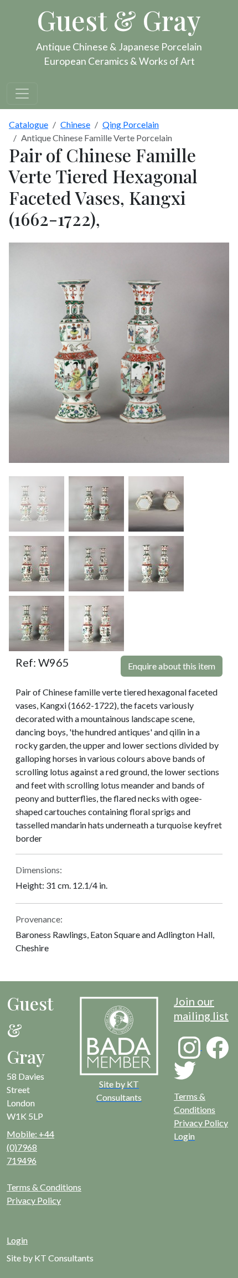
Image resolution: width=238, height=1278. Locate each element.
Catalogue (28, 124)
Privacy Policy (201, 1122)
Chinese (75, 124)
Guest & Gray (119, 20)
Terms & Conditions (44, 1187)
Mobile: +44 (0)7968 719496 (30, 1147)
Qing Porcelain (130, 124)
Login (17, 1240)
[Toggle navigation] (22, 94)
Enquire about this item (171, 666)
